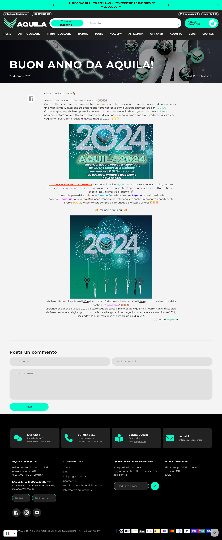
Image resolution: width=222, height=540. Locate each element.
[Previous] (54, 5)
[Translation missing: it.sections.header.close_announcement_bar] (217, 5)
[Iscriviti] (155, 486)
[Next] (168, 5)
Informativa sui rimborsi (77, 490)
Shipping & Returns (74, 476)
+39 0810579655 (41, 14)
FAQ (65, 471)
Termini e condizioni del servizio (82, 485)
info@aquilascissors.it (16, 14)
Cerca (66, 467)
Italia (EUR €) (210, 14)
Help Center (140, 441)
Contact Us (69, 481)
